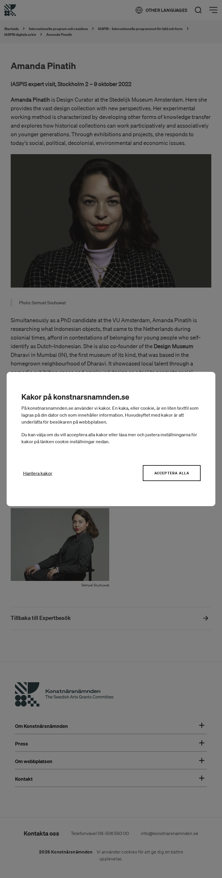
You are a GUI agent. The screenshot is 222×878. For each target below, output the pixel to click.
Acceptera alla (172, 473)
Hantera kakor (37, 473)
